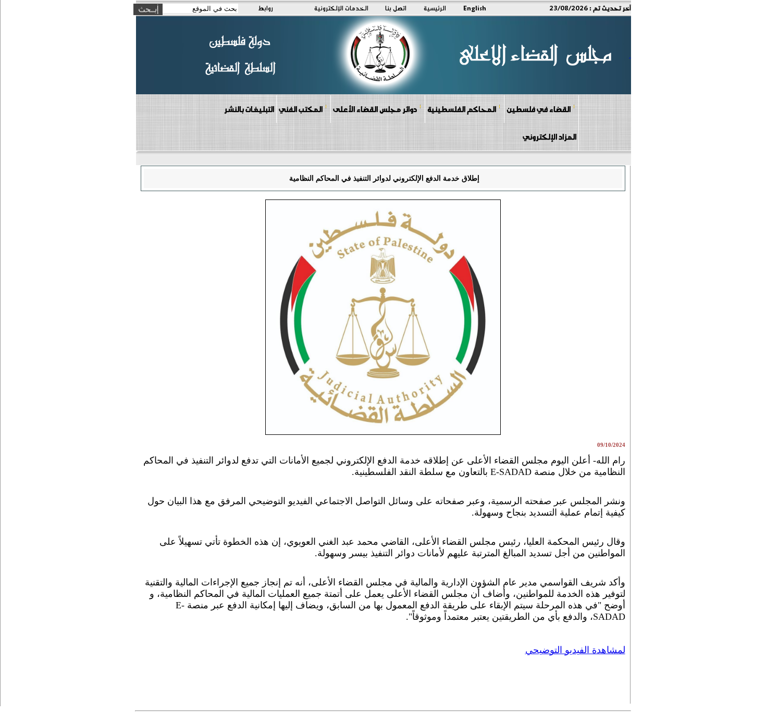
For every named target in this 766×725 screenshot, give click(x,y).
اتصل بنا (395, 8)
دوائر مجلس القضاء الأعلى (375, 109)
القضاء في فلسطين (538, 109)
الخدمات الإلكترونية (341, 8)
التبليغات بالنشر (249, 109)
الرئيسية (435, 8)
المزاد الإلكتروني (549, 136)
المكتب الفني (301, 109)
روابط (265, 8)
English (474, 8)
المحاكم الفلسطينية (461, 109)
